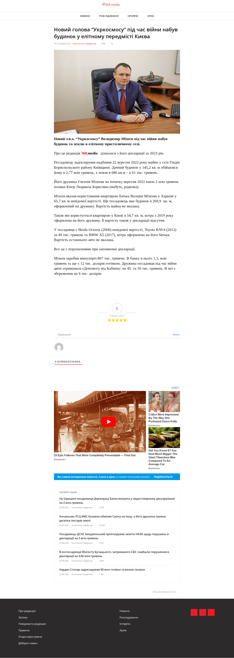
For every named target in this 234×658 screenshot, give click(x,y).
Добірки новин (28, 643)
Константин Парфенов (84, 43)
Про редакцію (27, 611)
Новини (85, 16)
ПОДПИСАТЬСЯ (163, 476)
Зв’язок (23, 617)
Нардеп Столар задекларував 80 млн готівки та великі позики (102, 569)
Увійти (176, 334)
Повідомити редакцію (32, 623)
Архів (150, 16)
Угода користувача (30, 636)
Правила (24, 630)
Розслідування (108, 16)
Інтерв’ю (133, 16)
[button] (212, 16)
